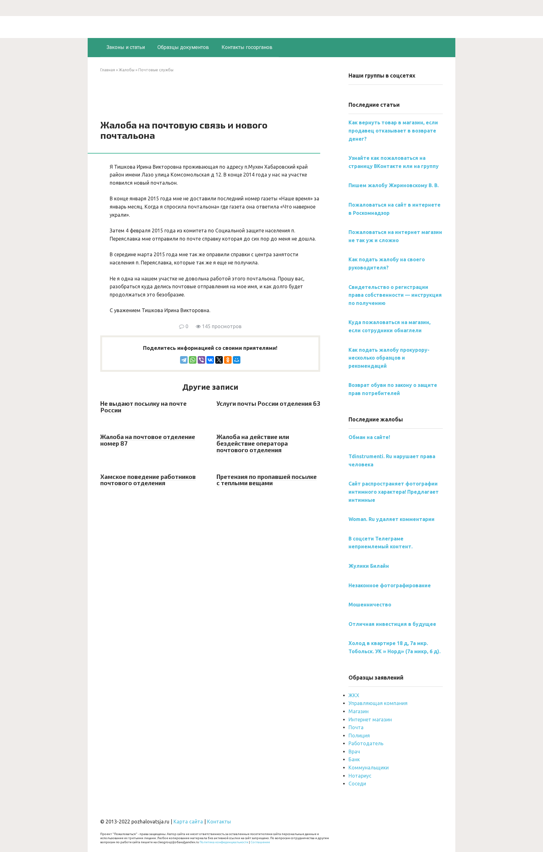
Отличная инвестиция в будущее (392, 624)
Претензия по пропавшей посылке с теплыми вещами (267, 480)
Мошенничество (369, 604)
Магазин (358, 711)
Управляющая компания (378, 703)
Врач (354, 751)
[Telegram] (184, 360)
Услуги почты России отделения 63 (268, 403)
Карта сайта (188, 821)
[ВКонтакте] (210, 360)
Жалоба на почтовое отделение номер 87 (147, 440)
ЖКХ (353, 695)
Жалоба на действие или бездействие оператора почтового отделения (253, 443)
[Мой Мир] (236, 360)
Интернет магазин (370, 719)
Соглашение (260, 842)
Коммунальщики (368, 767)
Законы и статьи (126, 47)
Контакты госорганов (247, 47)
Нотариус (359, 776)
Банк (354, 759)
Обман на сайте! (369, 437)
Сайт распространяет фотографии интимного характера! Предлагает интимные (393, 491)
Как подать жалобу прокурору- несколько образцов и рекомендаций (389, 358)
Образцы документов (183, 47)
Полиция (359, 735)
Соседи (357, 783)
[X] (219, 360)
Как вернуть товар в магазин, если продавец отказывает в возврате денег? (393, 130)
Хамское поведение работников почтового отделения (148, 480)
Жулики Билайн (368, 566)
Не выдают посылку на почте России (143, 407)
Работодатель (365, 743)
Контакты (219, 821)
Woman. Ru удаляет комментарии (391, 519)
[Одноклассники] (228, 360)
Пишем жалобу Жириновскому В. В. (393, 185)
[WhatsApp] (192, 360)
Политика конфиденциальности (224, 842)
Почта (356, 727)
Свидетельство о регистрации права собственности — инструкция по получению (395, 295)
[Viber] (201, 360)
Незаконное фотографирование (389, 585)
